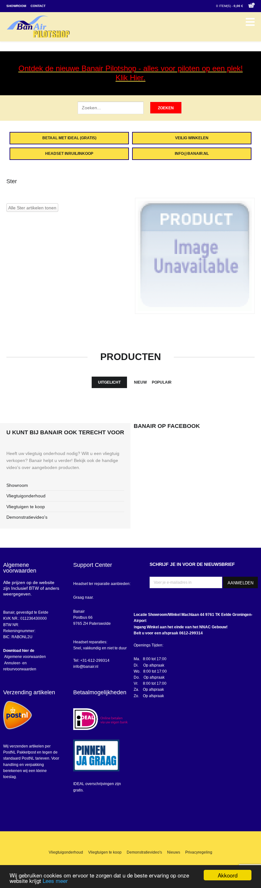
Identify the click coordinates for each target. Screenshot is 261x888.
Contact (38, 6)
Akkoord (227, 875)
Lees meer (55, 880)
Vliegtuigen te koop (25, 506)
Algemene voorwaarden (24, 656)
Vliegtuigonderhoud (26, 495)
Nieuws (173, 852)
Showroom (16, 6)
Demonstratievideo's (26, 517)
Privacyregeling (198, 852)
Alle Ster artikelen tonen (32, 207)
